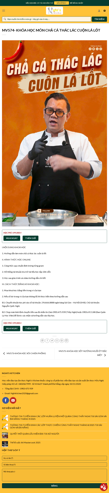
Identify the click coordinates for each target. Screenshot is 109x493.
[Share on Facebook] (47, 340)
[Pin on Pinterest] (62, 340)
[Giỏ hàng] (104, 10)
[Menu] (3, 10)
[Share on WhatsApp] (42, 340)
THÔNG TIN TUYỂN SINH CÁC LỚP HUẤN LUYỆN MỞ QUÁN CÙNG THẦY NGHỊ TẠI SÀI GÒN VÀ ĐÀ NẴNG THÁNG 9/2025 (58, 417)
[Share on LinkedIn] (66, 340)
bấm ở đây (61, 3)
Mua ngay (12, 238)
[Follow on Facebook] (5, 400)
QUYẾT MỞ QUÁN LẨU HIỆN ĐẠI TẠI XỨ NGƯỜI (34, 433)
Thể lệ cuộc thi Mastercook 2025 (25, 442)
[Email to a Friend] (57, 340)
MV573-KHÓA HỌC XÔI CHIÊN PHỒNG (26, 353)
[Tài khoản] (99, 11)
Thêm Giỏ (30, 238)
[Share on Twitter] (52, 340)
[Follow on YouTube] (13, 400)
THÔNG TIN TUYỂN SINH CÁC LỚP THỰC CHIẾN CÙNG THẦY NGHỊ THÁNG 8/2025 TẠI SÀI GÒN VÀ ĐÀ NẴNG (56, 426)
